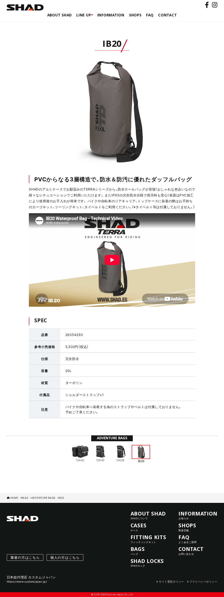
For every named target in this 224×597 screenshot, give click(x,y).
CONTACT (167, 16)
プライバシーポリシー (203, 581)
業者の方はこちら (25, 557)
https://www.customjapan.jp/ (27, 581)
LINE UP (84, 16)
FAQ (150, 16)
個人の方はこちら (65, 557)
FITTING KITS (148, 539)
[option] (112, 111)
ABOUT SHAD (59, 16)
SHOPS (135, 16)
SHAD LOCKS (147, 562)
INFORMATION (110, 16)
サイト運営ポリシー (171, 581)
